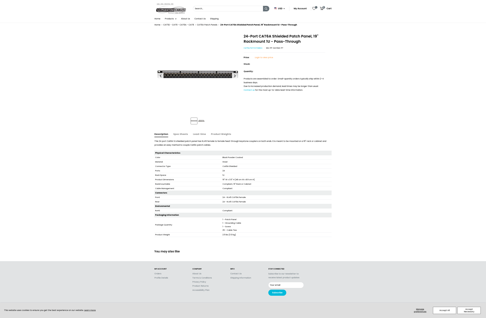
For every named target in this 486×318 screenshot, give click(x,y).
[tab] (161, 134)
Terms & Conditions (202, 277)
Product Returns (200, 285)
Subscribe (277, 292)
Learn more (90, 310)
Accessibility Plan (200, 290)
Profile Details (161, 277)
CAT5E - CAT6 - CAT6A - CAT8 (178, 24)
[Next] (235, 75)
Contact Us (200, 18)
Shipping (214, 18)
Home (157, 18)
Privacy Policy (199, 281)
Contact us (249, 90)
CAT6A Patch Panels (207, 24)
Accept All (444, 310)
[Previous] (160, 75)
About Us (185, 18)
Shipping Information (240, 277)
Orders (157, 273)
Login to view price (264, 57)
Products (169, 18)
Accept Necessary (469, 310)
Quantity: (248, 71)
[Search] (266, 8)
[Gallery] (198, 80)
